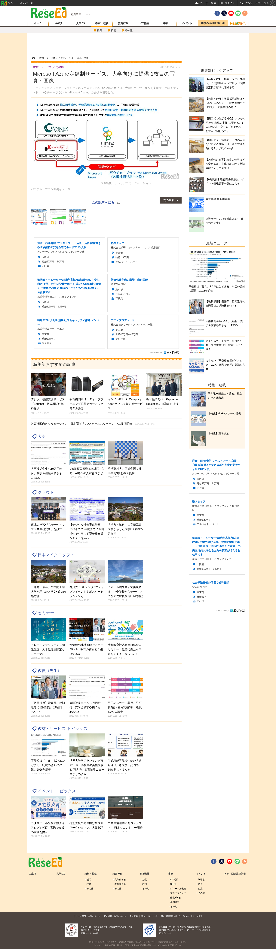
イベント (187, 23)
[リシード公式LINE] (237, 861)
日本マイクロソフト (56, 555)
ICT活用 (174, 879)
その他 (129, 30)
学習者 (201, 879)
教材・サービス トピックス (63, 728)
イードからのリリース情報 (190, 916)
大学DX (80, 23)
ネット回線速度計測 (235, 873)
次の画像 (168, 200)
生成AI (59, 23)
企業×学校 (175, 897)
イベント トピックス (57, 791)
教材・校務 (102, 23)
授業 (99, 30)
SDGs (173, 884)
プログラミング (178, 893)
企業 (200, 888)
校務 (113, 30)
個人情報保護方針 (169, 916)
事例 (165, 23)
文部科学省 (120, 879)
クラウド (46, 492)
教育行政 (123, 23)
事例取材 (174, 902)
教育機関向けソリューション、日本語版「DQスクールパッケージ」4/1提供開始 (93, 423)
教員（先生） (49, 670)
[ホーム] (33, 58)
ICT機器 (144, 23)
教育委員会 (120, 884)
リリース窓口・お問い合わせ (87, 916)
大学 (42, 436)
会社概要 (134, 916)
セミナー (46, 613)
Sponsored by (156, 352)
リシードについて (149, 916)
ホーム (38, 23)
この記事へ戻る (106, 202)
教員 (200, 884)
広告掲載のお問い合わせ (115, 916)
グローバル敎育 (178, 888)
